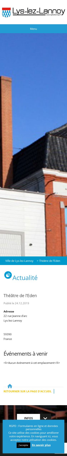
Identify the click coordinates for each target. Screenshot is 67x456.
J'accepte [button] (23, 445)
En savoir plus (41, 445)
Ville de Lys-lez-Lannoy (19, 261)
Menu (33, 28)
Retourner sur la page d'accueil (27, 391)
